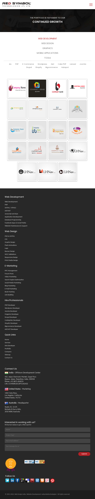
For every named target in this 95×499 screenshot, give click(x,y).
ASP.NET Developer (11, 329)
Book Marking (9, 292)
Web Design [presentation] (47, 43)
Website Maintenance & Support (16, 226)
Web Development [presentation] (47, 38)
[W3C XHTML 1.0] (40, 462)
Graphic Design (10, 242)
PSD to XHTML (10, 236)
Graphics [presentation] (47, 48)
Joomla (83, 64)
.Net (52, 64)
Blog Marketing (10, 286)
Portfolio (8, 349)
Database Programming (13, 220)
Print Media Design (11, 260)
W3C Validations (10, 254)
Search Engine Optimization (14, 280)
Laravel (73, 64)
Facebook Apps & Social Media (15, 223)
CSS (6, 239)
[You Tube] (32, 480)
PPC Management (11, 271)
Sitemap (7, 355)
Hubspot (65, 67)
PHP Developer (10, 305)
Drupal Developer (11, 317)
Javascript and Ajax (11, 214)
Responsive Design (11, 257)
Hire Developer (10, 346)
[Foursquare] (47, 480)
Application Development (13, 217)
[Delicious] (27, 480)
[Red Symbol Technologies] (34, 4)
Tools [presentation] (47, 57)
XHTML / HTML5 (10, 208)
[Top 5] (10, 465)
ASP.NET (8, 211)
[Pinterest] (52, 480)
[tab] (47, 39)
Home (7, 340)
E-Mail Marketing (11, 289)
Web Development (11, 202)
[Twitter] (7, 480)
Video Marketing (10, 277)
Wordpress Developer (12, 308)
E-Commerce (28, 64)
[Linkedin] (12, 480)
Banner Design (10, 251)
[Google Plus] (22, 480)
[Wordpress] (37, 480)
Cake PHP (62, 64)
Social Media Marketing (13, 283)
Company (8, 352)
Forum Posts (9, 274)
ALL (10, 64)
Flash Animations (11, 245)
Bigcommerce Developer (13, 326)
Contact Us (8, 358)
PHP (17, 64)
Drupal (29, 67)
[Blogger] (42, 480)
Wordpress (42, 64)
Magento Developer (12, 314)
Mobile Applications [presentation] (47, 53)
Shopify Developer (11, 323)
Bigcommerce (52, 67)
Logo (6, 248)
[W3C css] (29, 462)
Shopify (38, 67)
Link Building (9, 295)
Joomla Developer (11, 311)
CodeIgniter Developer (12, 320)
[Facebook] (17, 480)
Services (7, 343)
